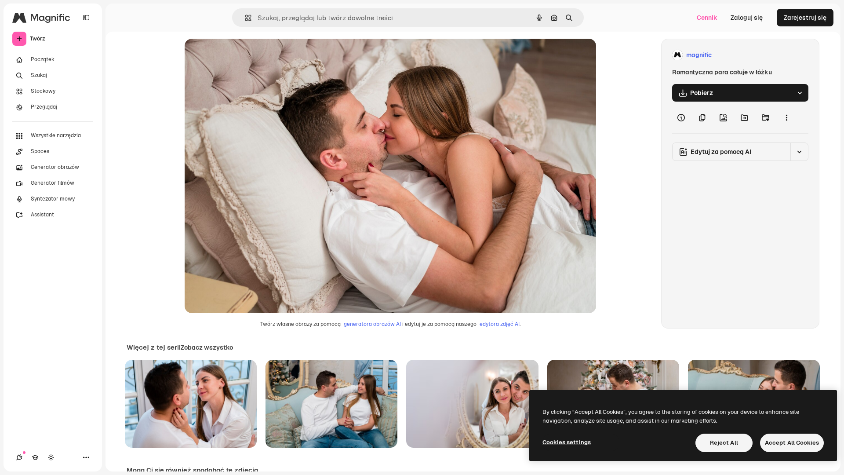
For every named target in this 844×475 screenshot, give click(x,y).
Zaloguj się (747, 18)
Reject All (724, 442)
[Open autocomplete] (245, 18)
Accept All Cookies (792, 442)
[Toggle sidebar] (86, 18)
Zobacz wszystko (207, 347)
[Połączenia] (19, 457)
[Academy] (35, 457)
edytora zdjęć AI (500, 324)
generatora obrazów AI (372, 324)
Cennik (707, 18)
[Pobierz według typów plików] (799, 93)
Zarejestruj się (805, 18)
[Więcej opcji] (786, 117)
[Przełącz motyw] (51, 457)
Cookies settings (566, 442)
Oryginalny (245, 55)
